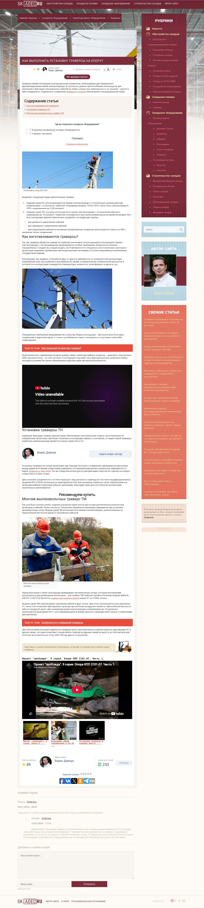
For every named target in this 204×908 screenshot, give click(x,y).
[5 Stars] (90, 774)
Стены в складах (161, 207)
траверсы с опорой (76, 91)
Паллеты (161, 165)
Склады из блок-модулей (165, 76)
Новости (157, 28)
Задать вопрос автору (110, 454)
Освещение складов (163, 50)
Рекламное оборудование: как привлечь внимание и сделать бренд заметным (162, 425)
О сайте (65, 901)
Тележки (157, 107)
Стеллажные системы (163, 160)
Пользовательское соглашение (88, 901)
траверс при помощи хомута (65, 598)
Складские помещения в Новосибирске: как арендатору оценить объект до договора (163, 322)
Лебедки (161, 139)
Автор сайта (171, 4)
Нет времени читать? (77, 76)
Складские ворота (162, 71)
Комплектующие (161, 102)
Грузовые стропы (165, 128)
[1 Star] (81, 774)
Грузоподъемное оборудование (89, 18)
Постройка (158, 197)
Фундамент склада (162, 212)
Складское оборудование (115, 4)
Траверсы (115, 18)
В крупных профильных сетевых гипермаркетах (56, 129)
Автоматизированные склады (167, 181)
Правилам (149, 517)
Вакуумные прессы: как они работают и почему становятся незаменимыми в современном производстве (163, 360)
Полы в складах (160, 191)
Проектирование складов (165, 202)
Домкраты (162, 134)
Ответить (32, 802)
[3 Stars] (86, 774)
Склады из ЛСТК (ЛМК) (164, 81)
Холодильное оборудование (167, 86)
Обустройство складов (60, 4)
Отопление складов (162, 55)
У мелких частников (42, 133)
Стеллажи (161, 170)
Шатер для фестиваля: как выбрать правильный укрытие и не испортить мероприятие (162, 335)
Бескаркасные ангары (164, 186)
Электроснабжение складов (167, 92)
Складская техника (87, 4)
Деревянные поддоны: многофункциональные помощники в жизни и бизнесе (162, 411)
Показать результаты (77, 144)
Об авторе (124, 763)
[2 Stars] (83, 774)
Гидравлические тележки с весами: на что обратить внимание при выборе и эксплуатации (163, 438)
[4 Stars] (88, 774)
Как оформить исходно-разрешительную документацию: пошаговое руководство (160, 387)
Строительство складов (147, 4)
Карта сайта (52, 901)
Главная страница (28, 18)
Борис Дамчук (164, 293)
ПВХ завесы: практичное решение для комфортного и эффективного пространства (163, 373)
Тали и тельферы (165, 149)
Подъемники (163, 144)
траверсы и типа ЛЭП (39, 471)
